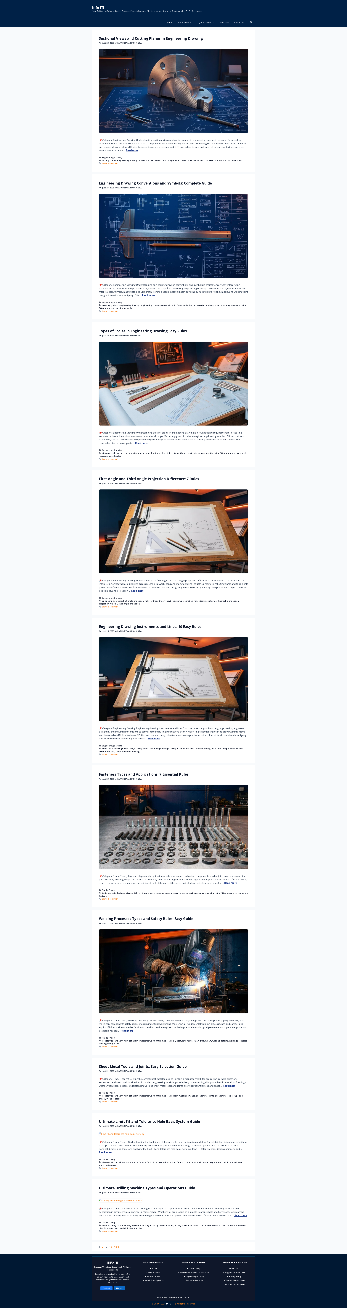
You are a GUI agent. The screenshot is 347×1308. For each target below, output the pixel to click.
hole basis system (124, 1162)
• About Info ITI (234, 1268)
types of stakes (113, 1098)
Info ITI (98, 7)
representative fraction (110, 456)
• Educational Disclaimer (234, 1284)
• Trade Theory (193, 1268)
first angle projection (133, 601)
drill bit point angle (141, 1225)
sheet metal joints (205, 1095)
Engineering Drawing (112, 157)
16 (111, 1246)
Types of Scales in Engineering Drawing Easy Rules (143, 331)
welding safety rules (109, 1043)
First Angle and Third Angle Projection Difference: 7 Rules (149, 478)
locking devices (180, 893)
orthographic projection (227, 601)
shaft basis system (108, 1165)
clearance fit (108, 1162)
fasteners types (125, 893)
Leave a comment (110, 163)
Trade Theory (184, 22)
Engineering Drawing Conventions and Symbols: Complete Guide (155, 183)
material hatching (205, 305)
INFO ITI (170, 1303)
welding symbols (124, 308)
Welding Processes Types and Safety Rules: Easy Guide (146, 918)
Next (118, 1246)
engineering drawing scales (151, 453)
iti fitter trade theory (188, 160)
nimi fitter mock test (225, 453)
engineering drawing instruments (172, 748)
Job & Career (205, 22)
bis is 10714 (107, 748)
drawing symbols (110, 305)
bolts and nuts (109, 893)
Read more (132, 150)
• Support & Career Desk (234, 1272)
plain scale (242, 453)
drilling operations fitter (186, 1225)
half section (156, 160)
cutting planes (109, 160)
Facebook (106, 1288)
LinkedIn (119, 1288)
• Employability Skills (193, 1280)
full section (143, 160)
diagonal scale (109, 453)
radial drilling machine (131, 1228)
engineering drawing (127, 160)
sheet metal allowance (184, 1095)
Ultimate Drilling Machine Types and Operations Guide (147, 1188)
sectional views (234, 160)
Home (169, 22)
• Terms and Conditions (234, 1280)
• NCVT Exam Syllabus (153, 1280)
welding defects (220, 1040)
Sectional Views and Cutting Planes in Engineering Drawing (151, 38)
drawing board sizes (123, 748)
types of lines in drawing (127, 751)
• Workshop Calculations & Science (193, 1272)
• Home (153, 1268)
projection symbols (108, 603)
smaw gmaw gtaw (202, 1040)
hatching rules (170, 160)
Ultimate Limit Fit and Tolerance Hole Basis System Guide (149, 1121)
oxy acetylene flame (182, 1040)
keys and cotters (163, 893)
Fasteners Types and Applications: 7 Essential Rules (144, 774)
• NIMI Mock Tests (153, 1276)
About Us (224, 22)
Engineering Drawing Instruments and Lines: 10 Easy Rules (150, 626)
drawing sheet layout (144, 748)
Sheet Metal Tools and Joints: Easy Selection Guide (143, 1066)
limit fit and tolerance (182, 1162)
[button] (251, 22)
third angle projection (129, 603)
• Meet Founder (153, 1272)
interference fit (141, 1162)
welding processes (238, 1040)
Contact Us (239, 22)
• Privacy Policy (234, 1276)
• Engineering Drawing (194, 1276)
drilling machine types (162, 1225)
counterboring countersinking (116, 1225)
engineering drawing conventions (157, 305)
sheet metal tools (223, 1095)
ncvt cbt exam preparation (213, 160)
